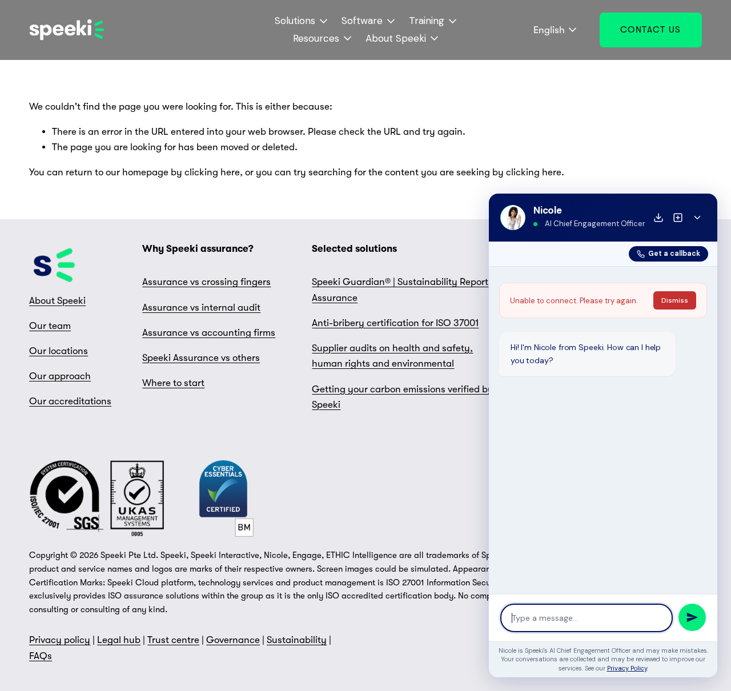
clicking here (212, 172)
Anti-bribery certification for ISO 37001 (395, 323)
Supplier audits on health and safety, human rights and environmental (392, 356)
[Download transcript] (658, 217)
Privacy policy (59, 639)
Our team (50, 325)
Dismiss (674, 300)
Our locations (58, 351)
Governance (233, 639)
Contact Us (650, 30)
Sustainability (297, 639)
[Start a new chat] (677, 217)
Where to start (173, 382)
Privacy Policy (627, 668)
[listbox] (547, 30)
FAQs (40, 655)
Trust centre (173, 639)
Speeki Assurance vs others (201, 357)
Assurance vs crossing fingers (206, 281)
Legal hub (118, 639)
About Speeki (57, 300)
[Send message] (692, 617)
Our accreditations (70, 401)
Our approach (60, 376)
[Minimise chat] (697, 217)
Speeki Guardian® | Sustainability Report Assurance (400, 289)
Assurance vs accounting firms (208, 332)
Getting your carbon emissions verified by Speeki (402, 397)
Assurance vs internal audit (201, 307)
